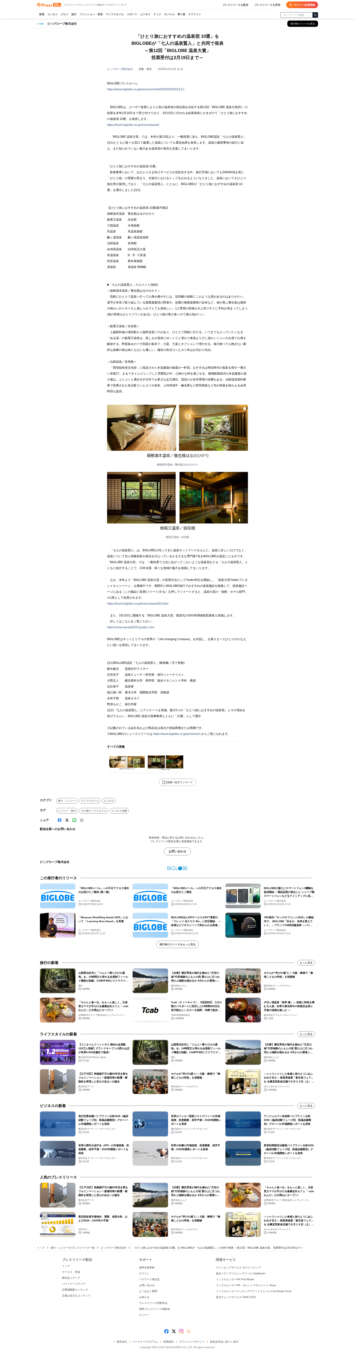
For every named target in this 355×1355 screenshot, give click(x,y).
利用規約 (168, 1341)
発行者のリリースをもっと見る (177, 944)
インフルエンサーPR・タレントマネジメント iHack (246, 1285)
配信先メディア (71, 1277)
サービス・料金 (71, 1271)
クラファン (194, 14)
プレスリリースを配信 (235, 4)
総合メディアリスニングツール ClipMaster (241, 1273)
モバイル (169, 14)
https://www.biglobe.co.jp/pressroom (176, 733)
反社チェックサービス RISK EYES (236, 1297)
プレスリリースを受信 (267, 4)
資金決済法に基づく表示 (224, 1341)
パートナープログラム (145, 1341)
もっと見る (306, 962)
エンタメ (52, 14)
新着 (41, 14)
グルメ (64, 14)
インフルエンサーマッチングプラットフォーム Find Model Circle (254, 1291)
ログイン (144, 1273)
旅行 (74, 14)
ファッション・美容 (91, 14)
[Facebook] (59, 820)
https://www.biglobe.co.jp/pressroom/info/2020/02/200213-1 (146, 89)
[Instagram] (181, 1331)
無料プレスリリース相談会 (154, 1308)
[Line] (74, 820)
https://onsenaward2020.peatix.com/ (130, 627)
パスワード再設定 (149, 1279)
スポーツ (132, 14)
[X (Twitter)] (67, 820)
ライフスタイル (115, 14)
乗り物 (181, 14)
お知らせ (144, 1297)
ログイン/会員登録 (304, 4)
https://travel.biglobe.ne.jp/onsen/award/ (133, 124)
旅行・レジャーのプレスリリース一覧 (73, 1247)
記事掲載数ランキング (75, 1289)
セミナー (144, 1314)
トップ (41, 1247)
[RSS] (188, 1331)
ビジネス (145, 14)
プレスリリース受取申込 (153, 1303)
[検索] (315, 15)
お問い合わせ (177, 851)
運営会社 (122, 1341)
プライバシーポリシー (192, 1341)
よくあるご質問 (148, 1291)
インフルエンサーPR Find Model (235, 1279)
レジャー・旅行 (67, 810)
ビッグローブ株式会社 (120, 69)
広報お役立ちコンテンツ (76, 1295)
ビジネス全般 (119, 810)
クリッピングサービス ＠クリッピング (238, 1267)
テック (157, 14)
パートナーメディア (73, 1283)
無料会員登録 (147, 1267)
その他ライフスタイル (94, 810)
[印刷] (82, 820)
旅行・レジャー (67, 800)
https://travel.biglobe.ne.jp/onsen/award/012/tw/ (137, 603)
